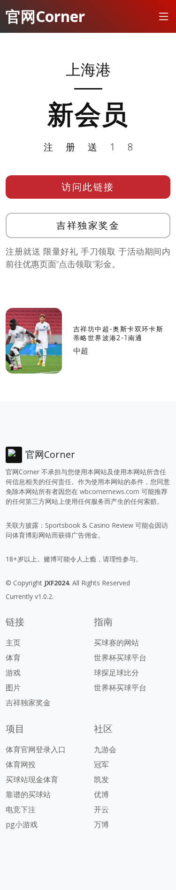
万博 (101, 824)
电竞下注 (21, 809)
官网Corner (45, 16)
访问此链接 (88, 186)
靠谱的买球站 (28, 794)
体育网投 (21, 764)
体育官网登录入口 (36, 749)
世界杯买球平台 (120, 657)
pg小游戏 (22, 824)
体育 (13, 657)
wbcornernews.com (109, 491)
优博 (101, 794)
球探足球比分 (116, 672)
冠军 (101, 764)
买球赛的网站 (116, 642)
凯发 (101, 779)
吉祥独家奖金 (88, 225)
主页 (13, 642)
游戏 (13, 672)
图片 (13, 687)
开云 (101, 809)
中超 (80, 350)
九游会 (105, 749)
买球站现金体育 (32, 779)
